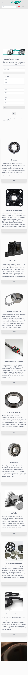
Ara (14, 113)
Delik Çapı (6, 76)
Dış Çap (6, 87)
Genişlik (6, 97)
